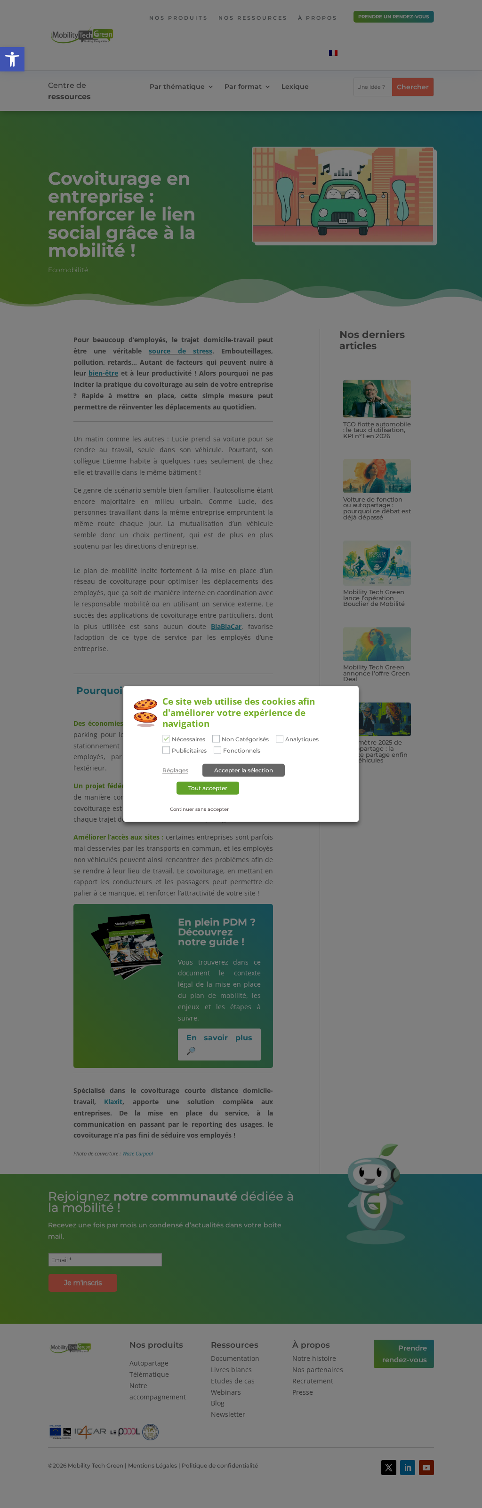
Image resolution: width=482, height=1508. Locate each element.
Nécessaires (188, 739)
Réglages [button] (175, 770)
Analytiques (302, 739)
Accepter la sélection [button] (243, 769)
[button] (12, 59)
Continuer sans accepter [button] (199, 809)
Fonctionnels (241, 750)
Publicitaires (189, 750)
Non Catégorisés (245, 739)
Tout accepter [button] (207, 787)
